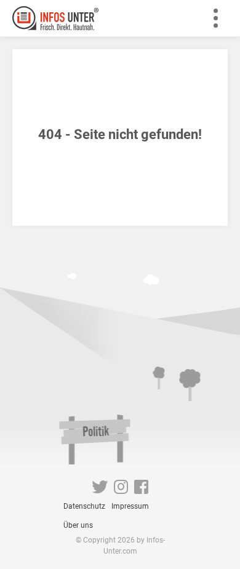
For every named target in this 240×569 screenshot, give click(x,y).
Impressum (130, 506)
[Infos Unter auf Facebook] (141, 490)
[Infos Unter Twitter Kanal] (100, 490)
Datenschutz (84, 506)
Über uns (78, 525)
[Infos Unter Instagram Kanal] (121, 490)
